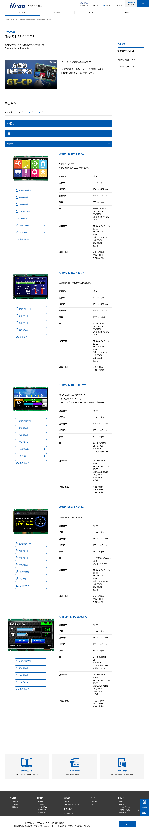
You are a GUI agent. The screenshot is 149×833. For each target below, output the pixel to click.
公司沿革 (122, 804)
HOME (7, 19)
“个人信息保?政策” (81, 826)
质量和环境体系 (124, 813)
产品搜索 (13, 798)
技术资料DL (41, 804)
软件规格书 (24, 204)
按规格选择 (14, 801)
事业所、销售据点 (124, 807)
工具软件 (23, 232)
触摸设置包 (24, 225)
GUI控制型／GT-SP (126, 67)
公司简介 (122, 801)
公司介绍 (121, 798)
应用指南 (41, 801)
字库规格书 (24, 239)
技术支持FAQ (42, 810)
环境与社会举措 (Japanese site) (129, 810)
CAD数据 (23, 218)
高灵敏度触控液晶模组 (27, 19)
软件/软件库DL (42, 807)
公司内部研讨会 (69, 814)
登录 (143, 3)
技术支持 (40, 798)
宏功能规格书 (24, 211)
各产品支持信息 (43, 813)
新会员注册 (131, 4)
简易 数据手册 (25, 190)
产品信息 (14, 19)
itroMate (94, 798)
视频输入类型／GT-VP (127, 60)
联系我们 (67, 798)
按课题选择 (14, 807)
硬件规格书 (24, 197)
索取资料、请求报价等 (72, 804)
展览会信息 (68, 809)
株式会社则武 (84, 5)
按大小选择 (14, 804)
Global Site (95, 5)
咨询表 (67, 801)
